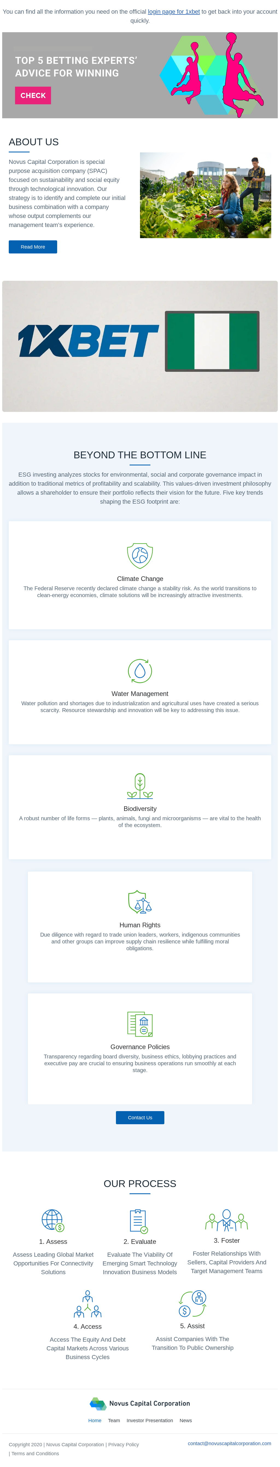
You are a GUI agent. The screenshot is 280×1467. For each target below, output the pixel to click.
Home (94, 1420)
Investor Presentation (150, 1420)
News (186, 1420)
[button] (33, 246)
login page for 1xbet (174, 11)
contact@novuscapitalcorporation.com (229, 1443)
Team (114, 1420)
